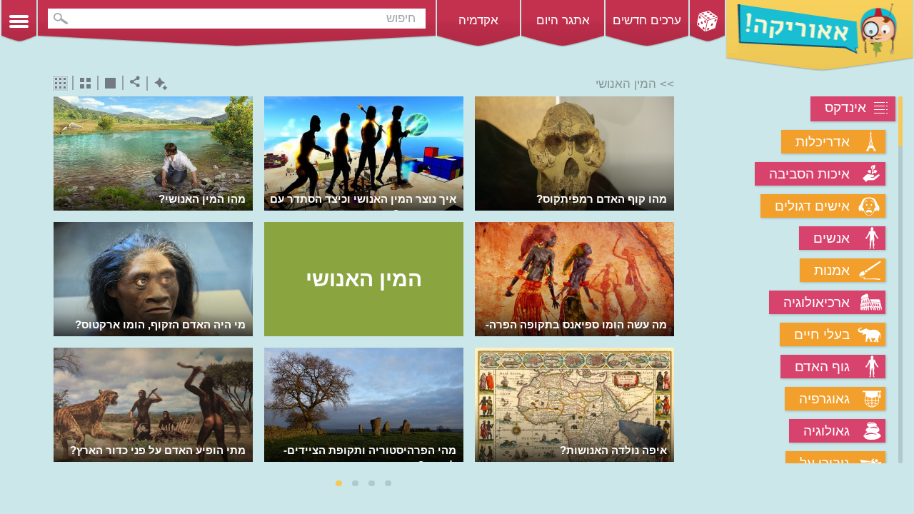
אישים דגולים (812, 205)
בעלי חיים (822, 334)
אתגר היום (563, 20)
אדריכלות (822, 141)
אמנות (832, 270)
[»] (664, 281)
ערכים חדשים (647, 20)
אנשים (831, 238)
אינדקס (845, 107)
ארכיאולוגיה (816, 302)
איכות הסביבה (809, 173)
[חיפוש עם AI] (157, 84)
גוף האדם (822, 366)
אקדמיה (478, 20)
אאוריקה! (819, 35)
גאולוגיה (826, 430)
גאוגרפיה (824, 398)
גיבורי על (825, 462)
